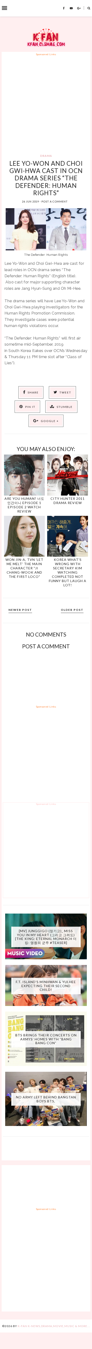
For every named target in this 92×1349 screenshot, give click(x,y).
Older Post (72, 610)
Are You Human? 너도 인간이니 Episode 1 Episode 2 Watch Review (24, 505)
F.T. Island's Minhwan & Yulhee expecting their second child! (46, 986)
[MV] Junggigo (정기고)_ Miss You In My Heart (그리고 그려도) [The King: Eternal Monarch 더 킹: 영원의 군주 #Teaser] (46, 936)
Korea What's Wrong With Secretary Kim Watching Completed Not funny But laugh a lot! (67, 572)
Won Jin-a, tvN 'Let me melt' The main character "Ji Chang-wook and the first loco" (24, 568)
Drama (46, 155)
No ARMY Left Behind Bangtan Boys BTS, (46, 1099)
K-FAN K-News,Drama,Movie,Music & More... (54, 1326)
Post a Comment (55, 201)
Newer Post (20, 610)
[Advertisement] (46, 102)
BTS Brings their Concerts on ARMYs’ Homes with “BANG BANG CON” (46, 1039)
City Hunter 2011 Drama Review (67, 501)
